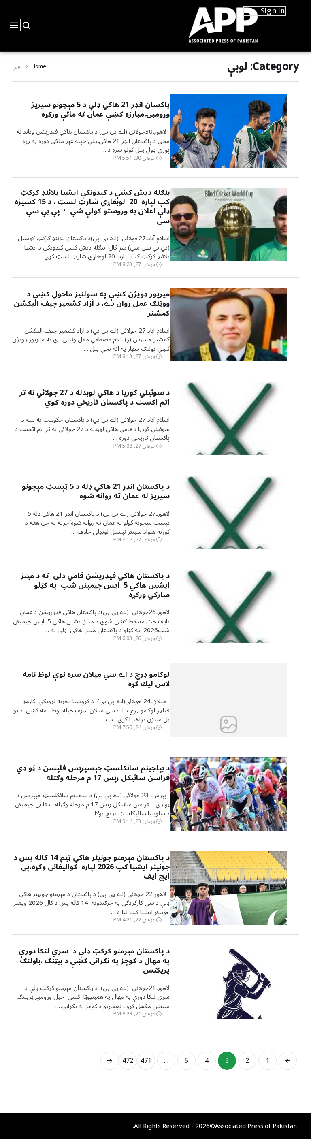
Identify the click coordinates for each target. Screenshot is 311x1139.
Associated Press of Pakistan (256, 1126)
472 (127, 1061)
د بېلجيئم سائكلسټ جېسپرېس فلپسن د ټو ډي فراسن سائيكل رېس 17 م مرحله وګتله (93, 772)
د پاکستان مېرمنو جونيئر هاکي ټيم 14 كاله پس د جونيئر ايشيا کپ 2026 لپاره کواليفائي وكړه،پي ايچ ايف (91, 867)
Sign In (273, 10)
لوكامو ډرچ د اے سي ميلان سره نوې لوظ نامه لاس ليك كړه (96, 679)
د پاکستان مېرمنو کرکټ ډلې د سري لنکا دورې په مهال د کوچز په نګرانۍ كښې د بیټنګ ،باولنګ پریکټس (93, 960)
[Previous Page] (288, 1061)
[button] (26, 25)
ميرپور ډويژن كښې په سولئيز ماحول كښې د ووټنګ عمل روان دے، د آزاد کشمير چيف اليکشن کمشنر (92, 303)
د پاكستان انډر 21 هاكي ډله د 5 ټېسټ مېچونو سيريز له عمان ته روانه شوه (96, 491)
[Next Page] (109, 1061)
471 (146, 1061)
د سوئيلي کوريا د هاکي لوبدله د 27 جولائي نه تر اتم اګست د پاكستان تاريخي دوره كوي (94, 397)
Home (39, 66)
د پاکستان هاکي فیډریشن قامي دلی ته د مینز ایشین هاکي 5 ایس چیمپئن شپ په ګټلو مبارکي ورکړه (95, 585)
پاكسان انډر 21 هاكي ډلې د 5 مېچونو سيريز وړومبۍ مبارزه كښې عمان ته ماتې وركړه (100, 109)
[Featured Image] (228, 154)
